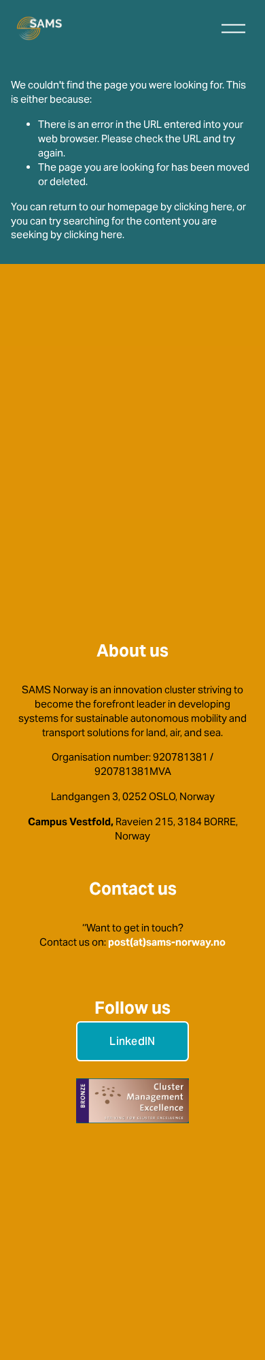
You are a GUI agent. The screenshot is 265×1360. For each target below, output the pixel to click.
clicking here (203, 206)
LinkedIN (132, 1041)
